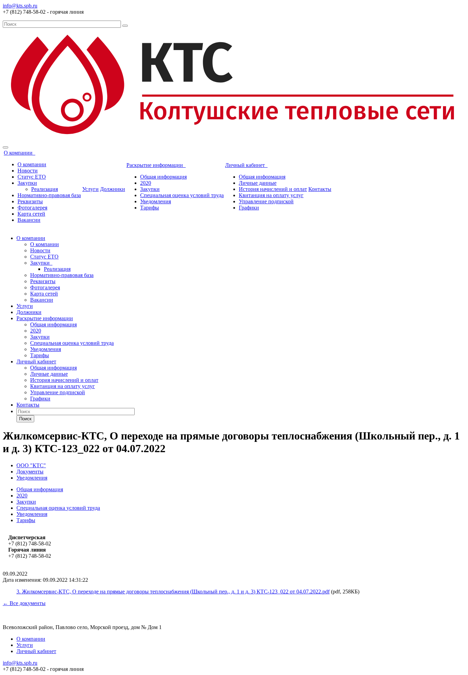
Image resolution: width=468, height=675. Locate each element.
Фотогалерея (32, 207)
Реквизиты (30, 201)
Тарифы (149, 207)
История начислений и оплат (273, 189)
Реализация (44, 189)
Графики (249, 207)
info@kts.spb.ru (20, 6)
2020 (145, 183)
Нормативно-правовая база (49, 195)
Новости (27, 170)
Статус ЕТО (31, 177)
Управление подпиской (266, 201)
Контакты (319, 189)
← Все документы (24, 603)
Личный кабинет (246, 165)
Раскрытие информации (156, 165)
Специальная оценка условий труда (182, 195)
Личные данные (257, 183)
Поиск (25, 418)
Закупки (27, 183)
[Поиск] (125, 26)
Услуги (90, 189)
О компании (19, 153)
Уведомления (155, 201)
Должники (112, 189)
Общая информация (163, 177)
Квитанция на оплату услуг (271, 195)
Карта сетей (31, 214)
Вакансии (28, 220)
